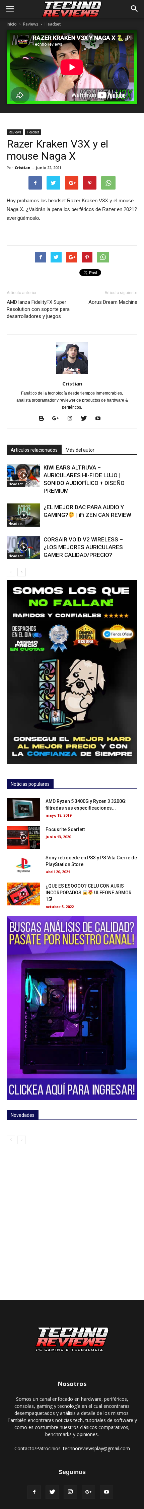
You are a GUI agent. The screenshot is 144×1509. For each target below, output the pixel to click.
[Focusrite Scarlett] (23, 837)
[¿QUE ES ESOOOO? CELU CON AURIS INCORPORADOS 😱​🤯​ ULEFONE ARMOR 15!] (23, 894)
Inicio (12, 24)
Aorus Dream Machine (112, 302)
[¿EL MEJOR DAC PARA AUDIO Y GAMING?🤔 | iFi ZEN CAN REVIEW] (23, 515)
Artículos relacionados (34, 450)
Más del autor (80, 450)
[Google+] (58, 419)
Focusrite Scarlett (65, 829)
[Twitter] (86, 419)
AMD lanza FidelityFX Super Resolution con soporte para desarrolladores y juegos (38, 309)
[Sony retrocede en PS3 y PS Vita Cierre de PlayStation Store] (23, 866)
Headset (53, 24)
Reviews (30, 24)
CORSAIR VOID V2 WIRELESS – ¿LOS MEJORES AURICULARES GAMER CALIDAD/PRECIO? (83, 547)
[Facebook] (34, 1492)
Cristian (22, 167)
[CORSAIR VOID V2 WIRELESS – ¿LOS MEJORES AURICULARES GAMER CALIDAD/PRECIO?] (23, 547)
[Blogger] (43, 419)
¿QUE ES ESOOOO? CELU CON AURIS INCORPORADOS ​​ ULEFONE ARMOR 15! (89, 892)
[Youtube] (100, 419)
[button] (134, 9)
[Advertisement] (72, 1219)
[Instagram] (72, 419)
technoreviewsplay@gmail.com (96, 1448)
